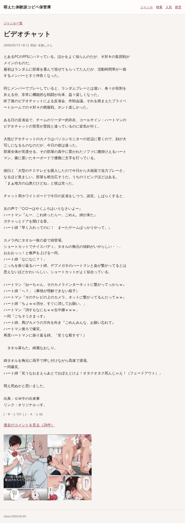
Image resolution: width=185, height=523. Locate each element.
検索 (159, 7)
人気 (169, 7)
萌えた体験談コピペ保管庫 (27, 6)
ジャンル (146, 7)
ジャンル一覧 (13, 23)
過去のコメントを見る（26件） (29, 424)
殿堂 (178, 7)
